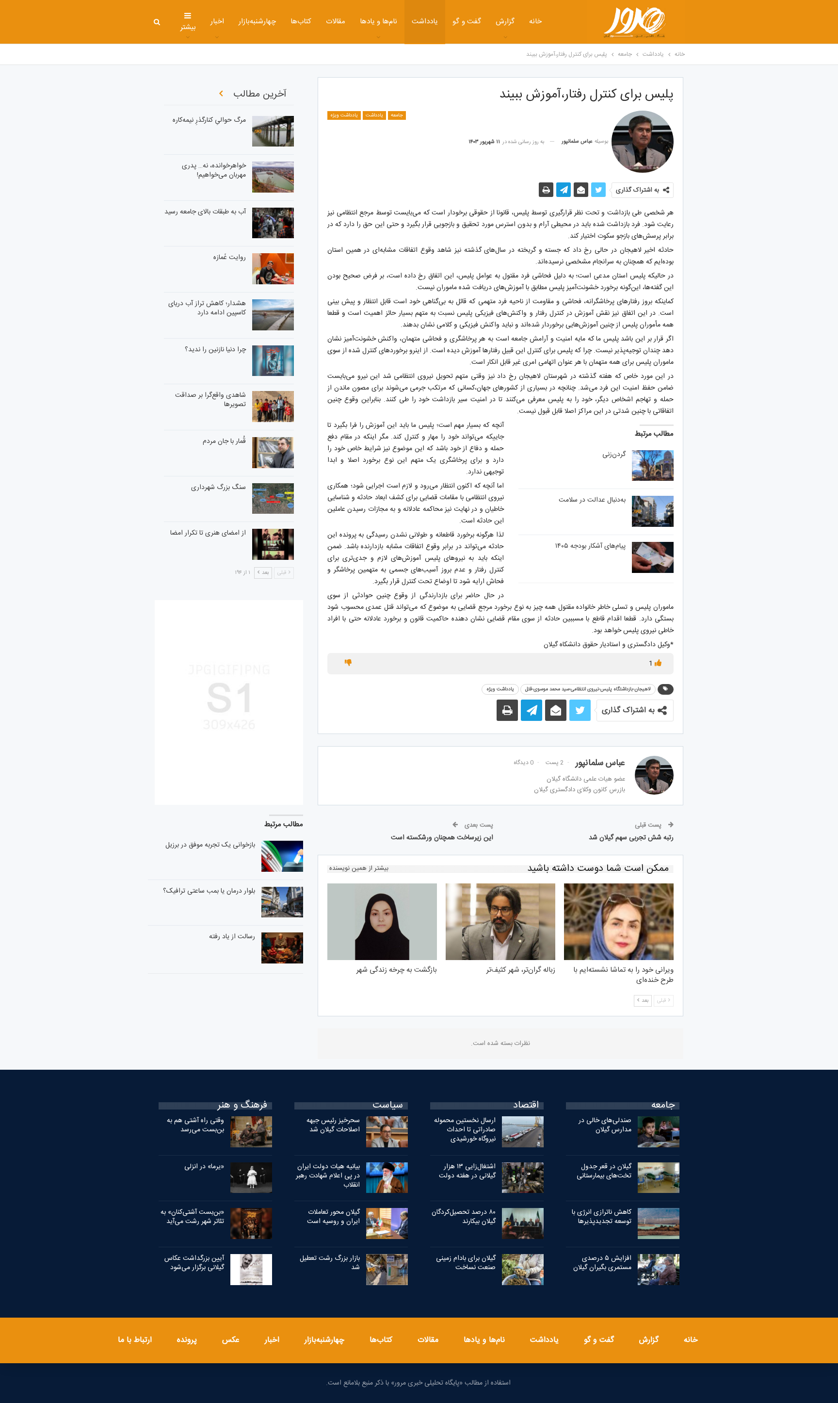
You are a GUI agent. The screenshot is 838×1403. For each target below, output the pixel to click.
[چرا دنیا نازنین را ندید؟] (273, 360)
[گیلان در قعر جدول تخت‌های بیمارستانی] (658, 1177)
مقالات (335, 22)
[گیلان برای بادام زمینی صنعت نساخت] (523, 1269)
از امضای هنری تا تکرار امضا (208, 533)
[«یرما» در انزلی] (251, 1177)
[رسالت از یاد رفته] (282, 947)
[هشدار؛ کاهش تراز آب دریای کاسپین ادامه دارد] (273, 314)
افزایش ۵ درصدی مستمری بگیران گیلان (601, 1263)
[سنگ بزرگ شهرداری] (273, 498)
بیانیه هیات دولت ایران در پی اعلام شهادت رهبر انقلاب (328, 1176)
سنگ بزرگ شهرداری (218, 487)
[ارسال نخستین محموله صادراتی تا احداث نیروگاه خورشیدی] (523, 1131)
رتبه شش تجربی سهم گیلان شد (631, 838)
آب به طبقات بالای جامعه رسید (205, 212)
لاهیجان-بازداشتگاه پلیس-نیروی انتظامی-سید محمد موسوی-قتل (588, 689)
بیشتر (188, 27)
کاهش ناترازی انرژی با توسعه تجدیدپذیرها (601, 1217)
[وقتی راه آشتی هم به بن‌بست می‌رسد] (251, 1131)
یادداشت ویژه (344, 115)
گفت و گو (466, 22)
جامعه (397, 115)
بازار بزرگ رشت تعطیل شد (330, 1263)
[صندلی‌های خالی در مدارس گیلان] (658, 1131)
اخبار (217, 22)
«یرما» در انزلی (204, 1167)
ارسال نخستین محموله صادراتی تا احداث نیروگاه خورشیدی (465, 1130)
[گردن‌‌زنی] (653, 465)
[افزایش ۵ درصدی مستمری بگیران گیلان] (658, 1269)
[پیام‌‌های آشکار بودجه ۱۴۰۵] (653, 557)
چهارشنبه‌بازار (257, 22)
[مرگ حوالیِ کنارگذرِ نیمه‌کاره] (273, 131)
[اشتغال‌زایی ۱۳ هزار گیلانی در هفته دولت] (523, 1177)
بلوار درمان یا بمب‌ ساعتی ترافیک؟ (209, 891)
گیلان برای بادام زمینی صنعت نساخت (466, 1263)
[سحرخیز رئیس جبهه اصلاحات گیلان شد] (387, 1131)
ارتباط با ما (135, 1340)
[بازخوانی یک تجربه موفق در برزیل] (282, 856)
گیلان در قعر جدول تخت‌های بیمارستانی (604, 1171)
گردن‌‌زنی (614, 454)
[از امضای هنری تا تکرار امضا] (273, 544)
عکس (231, 1340)
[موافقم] (657, 663)
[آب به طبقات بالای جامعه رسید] (273, 223)
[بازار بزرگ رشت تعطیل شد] (387, 1269)
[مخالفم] (348, 663)
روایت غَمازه (229, 257)
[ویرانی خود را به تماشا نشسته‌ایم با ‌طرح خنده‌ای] (619, 921)
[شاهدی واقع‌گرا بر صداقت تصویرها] (273, 406)
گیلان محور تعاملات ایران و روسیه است (333, 1217)
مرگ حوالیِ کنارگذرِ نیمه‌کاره (209, 120)
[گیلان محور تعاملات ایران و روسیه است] (387, 1223)
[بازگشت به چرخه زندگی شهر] (382, 921)
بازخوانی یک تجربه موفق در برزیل (210, 845)
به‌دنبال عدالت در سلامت (592, 500)
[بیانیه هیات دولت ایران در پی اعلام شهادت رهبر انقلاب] (387, 1177)
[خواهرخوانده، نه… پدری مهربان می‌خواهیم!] (273, 177)
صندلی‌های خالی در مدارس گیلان (605, 1125)
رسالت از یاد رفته (232, 937)
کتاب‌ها (300, 22)
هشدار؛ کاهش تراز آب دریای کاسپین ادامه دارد (207, 308)
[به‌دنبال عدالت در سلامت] (653, 511)
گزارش (505, 22)
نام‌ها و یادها (379, 22)
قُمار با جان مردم (224, 441)
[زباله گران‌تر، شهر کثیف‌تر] (500, 921)
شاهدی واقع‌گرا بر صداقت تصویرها (210, 400)
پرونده (187, 1340)
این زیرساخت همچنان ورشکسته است (442, 838)
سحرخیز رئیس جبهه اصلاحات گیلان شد (333, 1125)
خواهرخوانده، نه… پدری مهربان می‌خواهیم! (214, 170)
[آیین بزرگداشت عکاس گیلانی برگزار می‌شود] (251, 1269)
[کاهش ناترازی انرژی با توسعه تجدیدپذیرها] (658, 1223)
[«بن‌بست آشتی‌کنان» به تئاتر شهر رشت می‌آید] (251, 1223)
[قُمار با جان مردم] (273, 452)
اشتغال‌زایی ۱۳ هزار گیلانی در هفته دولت (467, 1171)
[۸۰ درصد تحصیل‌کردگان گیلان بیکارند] (523, 1223)
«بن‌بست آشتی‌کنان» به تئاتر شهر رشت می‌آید (192, 1217)
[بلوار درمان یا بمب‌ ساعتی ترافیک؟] (282, 902)
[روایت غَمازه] (273, 268)
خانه (535, 22)
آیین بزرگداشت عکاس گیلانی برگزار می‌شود (194, 1263)
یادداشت (425, 22)
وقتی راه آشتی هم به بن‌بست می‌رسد (195, 1125)
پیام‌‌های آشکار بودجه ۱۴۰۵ (590, 546)
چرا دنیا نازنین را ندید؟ (215, 350)
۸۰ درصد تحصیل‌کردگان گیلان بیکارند (464, 1217)
